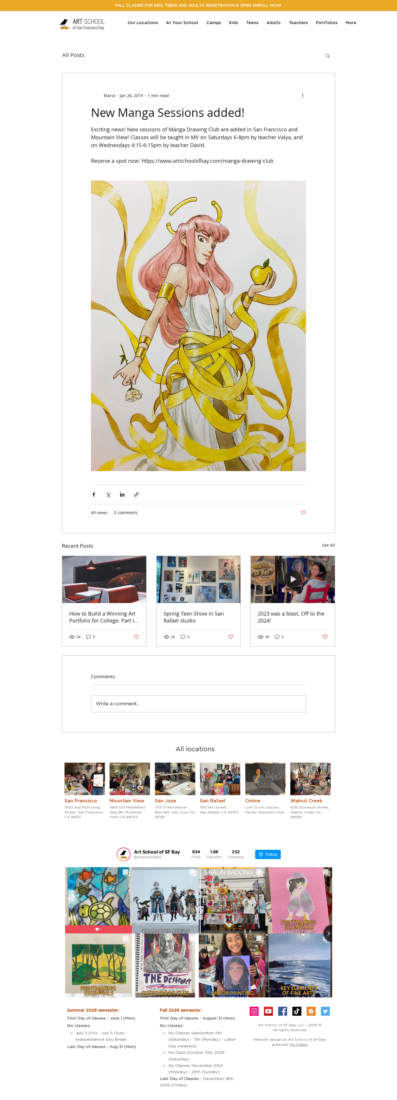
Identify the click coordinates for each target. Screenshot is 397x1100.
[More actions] (302, 95)
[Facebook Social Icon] (282, 1011)
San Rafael (212, 801)
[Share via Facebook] (93, 494)
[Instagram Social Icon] (254, 1011)
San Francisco (81, 801)
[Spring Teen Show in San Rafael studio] (199, 579)
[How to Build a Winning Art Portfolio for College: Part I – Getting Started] (104, 579)
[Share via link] (136, 494)
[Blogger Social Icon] (311, 1011)
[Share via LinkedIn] (122, 494)
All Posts (73, 55)
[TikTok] (296, 1011)
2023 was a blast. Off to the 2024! (291, 617)
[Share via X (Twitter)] (108, 494)
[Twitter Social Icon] (325, 1011)
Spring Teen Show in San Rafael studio (194, 617)
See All (328, 545)
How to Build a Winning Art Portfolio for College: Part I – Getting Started (103, 617)
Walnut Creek (306, 801)
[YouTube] (268, 1011)
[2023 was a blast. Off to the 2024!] (293, 579)
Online (252, 801)
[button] (327, 55)
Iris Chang (298, 1044)
